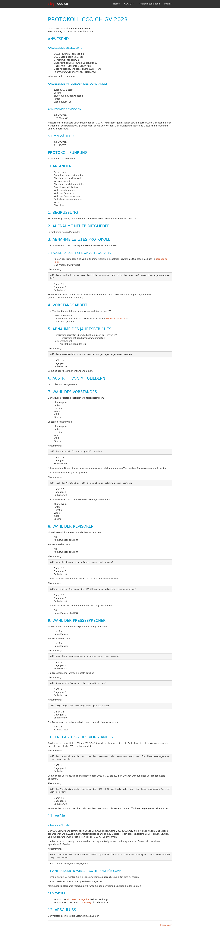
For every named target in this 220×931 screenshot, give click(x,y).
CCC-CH (128, 4)
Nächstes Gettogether (78, 899)
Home (116, 4)
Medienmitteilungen (149, 4)
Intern (167, 4)
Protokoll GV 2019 (115, 318)
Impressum (166, 925)
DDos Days (86, 902)
